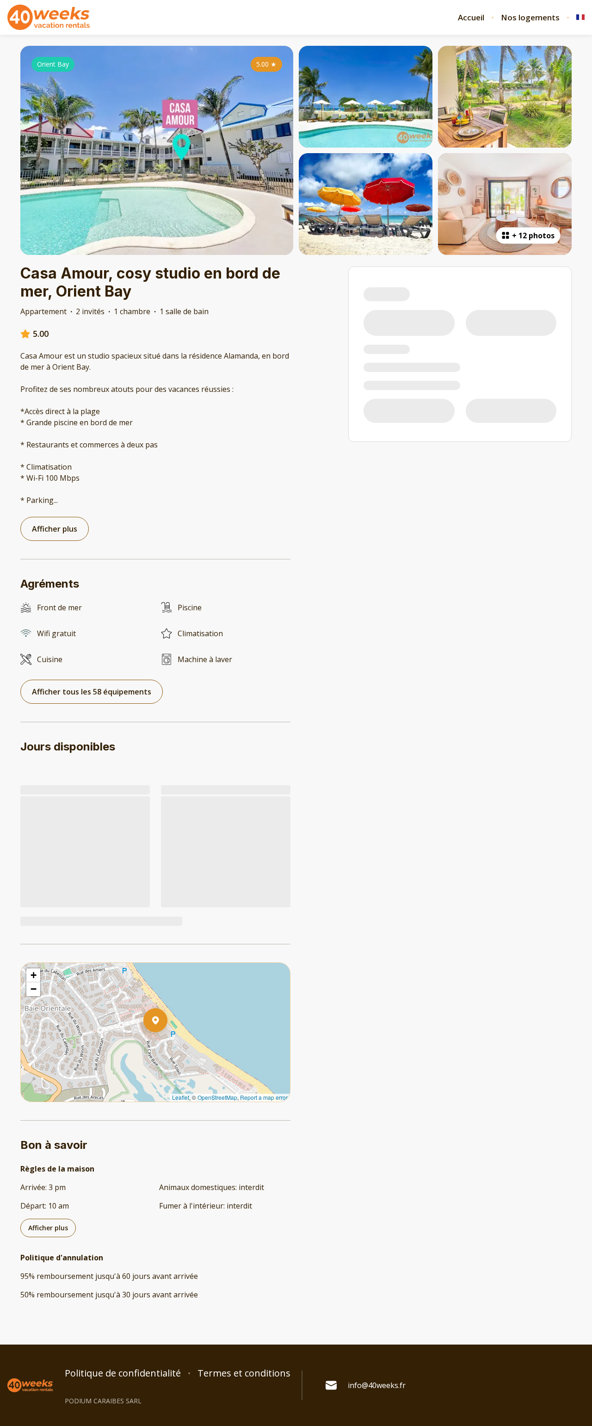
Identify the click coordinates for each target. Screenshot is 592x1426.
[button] (167, 1044)
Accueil (471, 17)
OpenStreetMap (217, 1097)
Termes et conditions (243, 1373)
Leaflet (180, 1097)
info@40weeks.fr (377, 1385)
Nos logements (530, 17)
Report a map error (264, 1097)
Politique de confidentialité (123, 1373)
